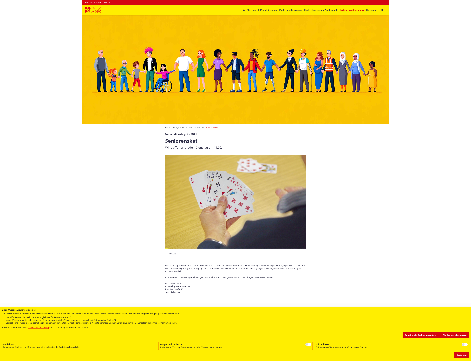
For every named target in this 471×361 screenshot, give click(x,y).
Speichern (462, 355)
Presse (98, 2)
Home (167, 127)
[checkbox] (308, 344)
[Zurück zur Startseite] (93, 10)
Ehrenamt (371, 10)
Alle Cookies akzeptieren (455, 335)
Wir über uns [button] (249, 10)
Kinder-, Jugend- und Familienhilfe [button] (321, 10)
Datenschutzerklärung (38, 327)
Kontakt (107, 2)
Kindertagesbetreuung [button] (290, 10)
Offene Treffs (200, 127)
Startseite (89, 2)
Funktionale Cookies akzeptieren (421, 335)
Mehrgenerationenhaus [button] (352, 10)
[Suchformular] (382, 10)
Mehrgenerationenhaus (182, 127)
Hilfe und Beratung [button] (267, 10)
